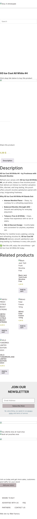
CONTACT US (20, 507)
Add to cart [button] (22, 290)
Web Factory (15, 514)
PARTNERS (6, 507)
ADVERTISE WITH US (10, 503)
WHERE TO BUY (8, 498)
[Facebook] (2, 492)
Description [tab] (7, 161)
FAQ (24, 503)
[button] (18, 8)
